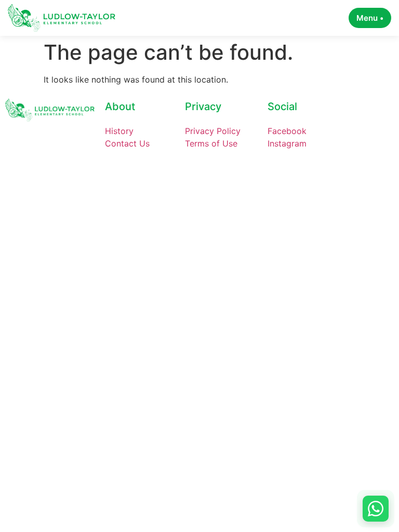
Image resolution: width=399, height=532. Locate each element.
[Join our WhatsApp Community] (376, 509)
